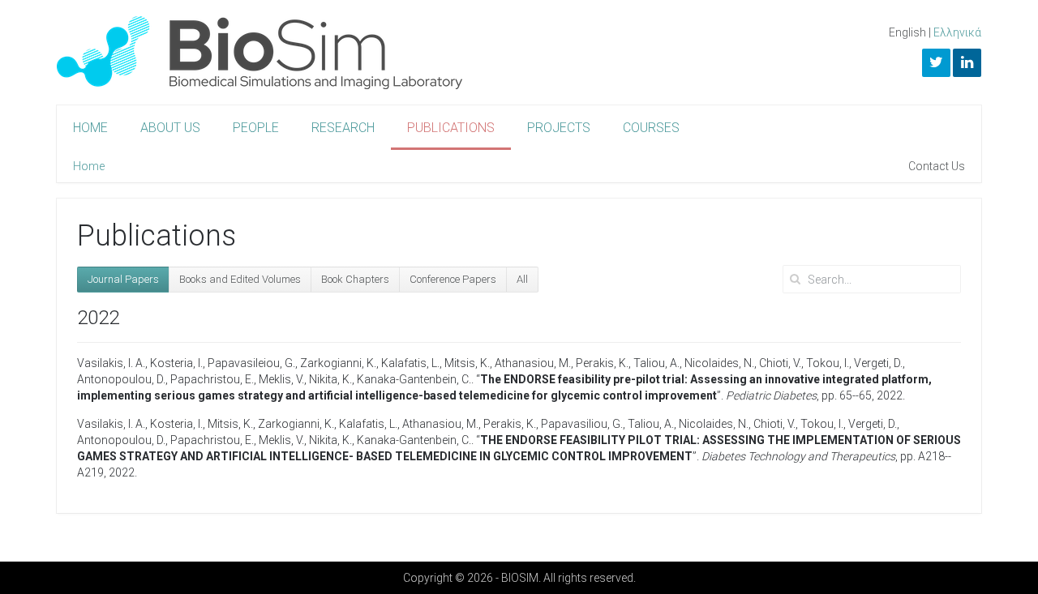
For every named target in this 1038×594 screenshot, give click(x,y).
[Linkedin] (967, 63)
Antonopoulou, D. (121, 379)
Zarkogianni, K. (338, 363)
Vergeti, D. (878, 363)
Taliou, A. (656, 363)
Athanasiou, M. (533, 363)
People (256, 127)
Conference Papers (453, 279)
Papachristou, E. (212, 379)
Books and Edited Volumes (240, 279)
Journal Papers (123, 279)
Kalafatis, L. (410, 363)
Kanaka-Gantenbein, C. (414, 379)
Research (343, 127)
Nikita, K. (330, 379)
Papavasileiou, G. (251, 363)
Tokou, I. (827, 363)
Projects (558, 127)
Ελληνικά (957, 32)
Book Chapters (355, 279)
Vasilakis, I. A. (111, 363)
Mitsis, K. (467, 363)
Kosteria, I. (176, 363)
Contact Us (936, 166)
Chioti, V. (780, 363)
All (522, 279)
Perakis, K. (602, 363)
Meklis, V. (281, 379)
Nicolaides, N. (719, 363)
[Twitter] (936, 63)
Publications (451, 127)
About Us (170, 127)
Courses (651, 127)
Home (90, 127)
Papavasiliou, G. (582, 423)
